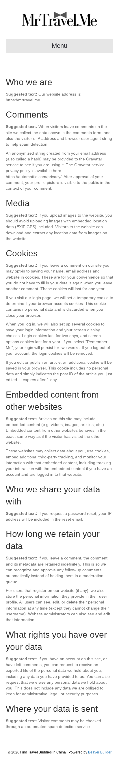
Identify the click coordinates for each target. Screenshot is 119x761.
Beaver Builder (99, 752)
